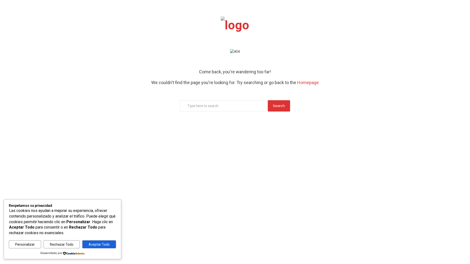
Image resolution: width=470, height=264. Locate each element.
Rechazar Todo (61, 244)
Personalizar (25, 244)
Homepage (308, 82)
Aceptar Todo (99, 244)
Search (279, 105)
